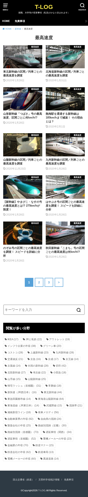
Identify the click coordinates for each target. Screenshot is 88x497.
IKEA (12, 339)
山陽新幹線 (37, 379)
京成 (53, 359)
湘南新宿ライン (19, 412)
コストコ (15, 352)
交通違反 (15, 359)
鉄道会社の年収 (19, 452)
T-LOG (44, 7)
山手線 (14, 379)
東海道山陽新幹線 (51, 398)
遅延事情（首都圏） (21, 438)
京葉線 (14, 365)
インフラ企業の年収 (21, 345)
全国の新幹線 (38, 365)
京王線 (72, 359)
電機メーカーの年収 (21, 458)
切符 (61, 365)
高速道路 (51, 458)
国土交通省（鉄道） (23, 479)
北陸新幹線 (16, 372)
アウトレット (59, 339)
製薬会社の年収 (19, 425)
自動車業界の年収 (20, 418)
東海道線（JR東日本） (23, 405)
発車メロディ (48, 412)
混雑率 (75, 405)
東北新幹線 (53, 392)
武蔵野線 (54, 405)
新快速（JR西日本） (22, 392)
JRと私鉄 (34, 339)
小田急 (59, 372)
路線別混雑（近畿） (52, 425)
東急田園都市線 (19, 398)
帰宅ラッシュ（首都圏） (24, 385)
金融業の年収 (17, 445)
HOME (6, 21)
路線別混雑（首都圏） (22, 432)
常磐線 (54, 385)
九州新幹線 (65, 352)
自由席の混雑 (51, 418)
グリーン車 (52, 345)
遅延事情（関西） (59, 432)
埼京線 (39, 372)
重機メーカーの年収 (57, 438)
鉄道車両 (46, 452)
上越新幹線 (39, 352)
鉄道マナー (44, 445)
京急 (35, 359)
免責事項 (20, 21)
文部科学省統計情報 (49, 479)
